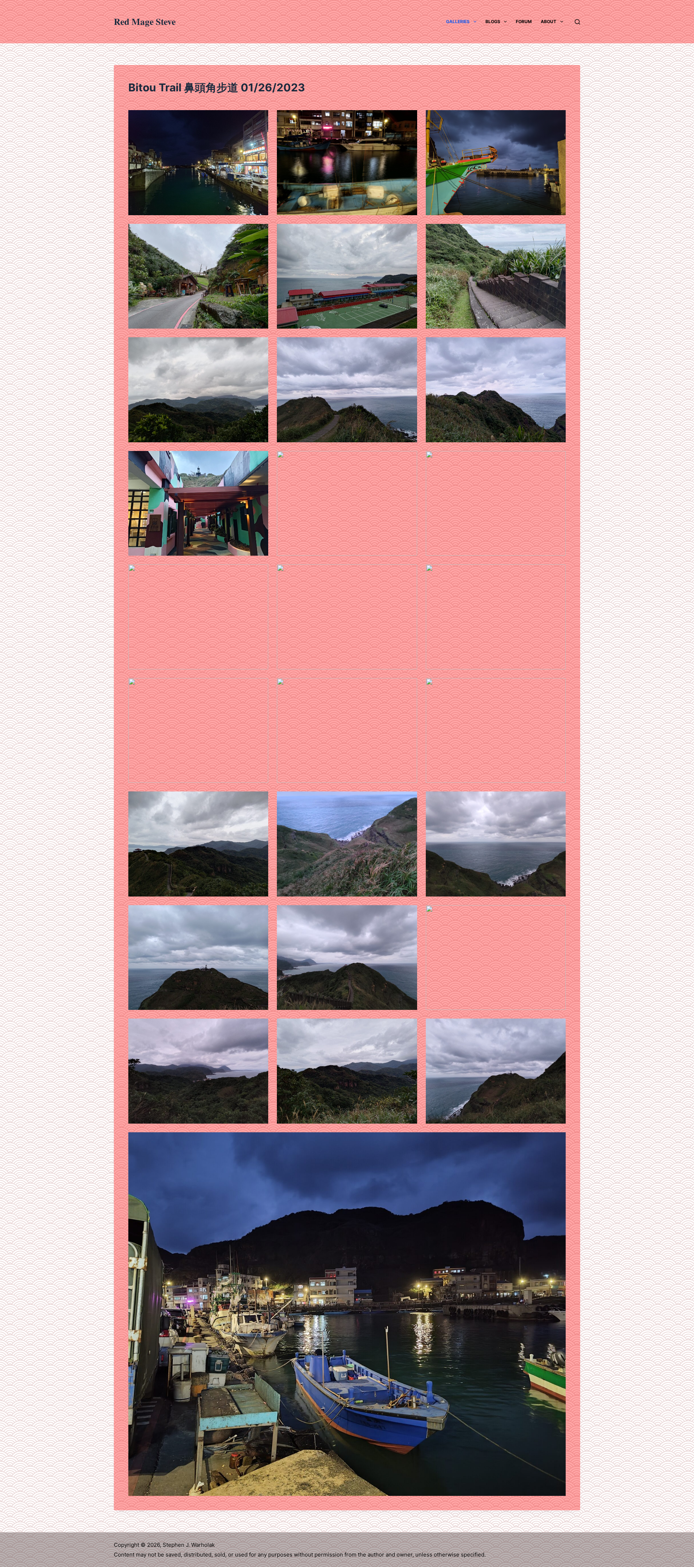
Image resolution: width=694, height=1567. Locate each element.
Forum (524, 21)
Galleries (458, 21)
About (548, 21)
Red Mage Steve (145, 21)
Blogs (492, 21)
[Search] (577, 22)
